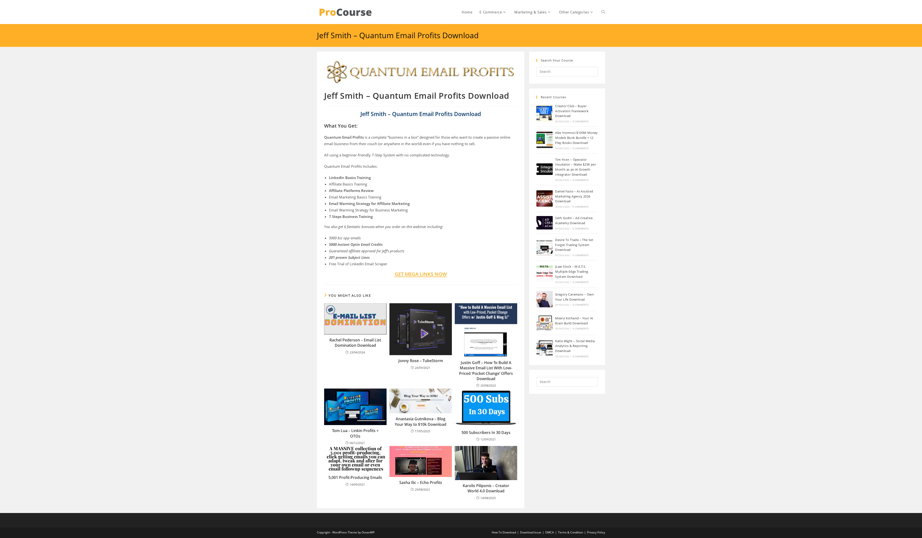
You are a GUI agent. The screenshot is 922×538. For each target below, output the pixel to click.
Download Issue (530, 532)
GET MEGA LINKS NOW (421, 274)
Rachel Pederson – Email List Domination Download (355, 342)
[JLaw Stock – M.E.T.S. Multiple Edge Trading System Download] (544, 274)
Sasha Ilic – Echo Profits (420, 482)
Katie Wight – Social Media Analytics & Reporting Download (575, 346)
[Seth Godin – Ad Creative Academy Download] (544, 222)
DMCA (549, 532)
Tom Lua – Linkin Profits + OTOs (355, 433)
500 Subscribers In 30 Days (485, 432)
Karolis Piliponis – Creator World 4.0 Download (486, 488)
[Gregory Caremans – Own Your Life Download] (544, 299)
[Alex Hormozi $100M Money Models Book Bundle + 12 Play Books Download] (544, 140)
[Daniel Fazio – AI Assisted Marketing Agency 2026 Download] (544, 198)
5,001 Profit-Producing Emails (355, 477)
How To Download (504, 532)
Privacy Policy (596, 532)
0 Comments (580, 121)
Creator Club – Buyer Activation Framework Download (571, 111)
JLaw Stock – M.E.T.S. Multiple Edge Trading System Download (571, 271)
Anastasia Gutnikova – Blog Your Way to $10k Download (420, 421)
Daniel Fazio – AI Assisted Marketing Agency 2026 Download (574, 196)
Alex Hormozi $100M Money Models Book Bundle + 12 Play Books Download (576, 137)
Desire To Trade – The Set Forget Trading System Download (574, 245)
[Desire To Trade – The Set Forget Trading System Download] (544, 247)
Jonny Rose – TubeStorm (420, 360)
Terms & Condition (570, 532)
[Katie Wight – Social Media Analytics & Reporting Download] (544, 348)
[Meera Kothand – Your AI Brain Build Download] (544, 323)
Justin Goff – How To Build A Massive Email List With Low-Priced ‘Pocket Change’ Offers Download (486, 370)
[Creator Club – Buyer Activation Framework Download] (544, 113)
